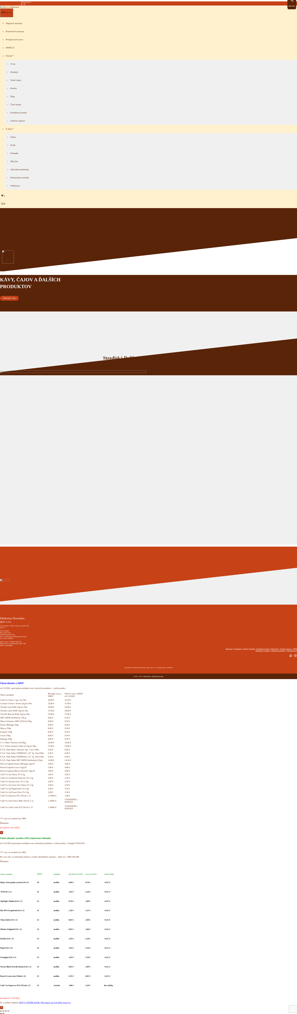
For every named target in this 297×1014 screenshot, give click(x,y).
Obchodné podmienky (19, 169)
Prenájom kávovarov (14, 39)
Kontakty (14, 72)
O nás (12, 64)
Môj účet (14, 161)
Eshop (13, 137)
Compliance (238, 649)
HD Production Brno (157, 676)
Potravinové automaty (15, 31)
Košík (12, 145)
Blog (12, 96)
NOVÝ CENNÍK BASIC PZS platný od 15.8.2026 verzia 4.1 (45, 1002)
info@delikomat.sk (26, 2)
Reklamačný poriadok (19, 177)
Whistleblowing (292, 651)
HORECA (10, 48)
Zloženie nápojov (17, 121)
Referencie (229, 649)
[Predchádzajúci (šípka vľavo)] (1, 1013)
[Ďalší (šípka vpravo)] (3, 1013)
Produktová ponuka (18, 112)
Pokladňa (14, 153)
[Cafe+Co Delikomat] (9, 7)
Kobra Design (147, 676)
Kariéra (13, 88)
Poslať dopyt (15, 80)
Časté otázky (15, 104)
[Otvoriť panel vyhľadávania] (3, 204)
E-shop (9, 129)
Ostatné (9, 56)
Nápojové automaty (14, 23)
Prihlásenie (15, 186)
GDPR (295, 649)
